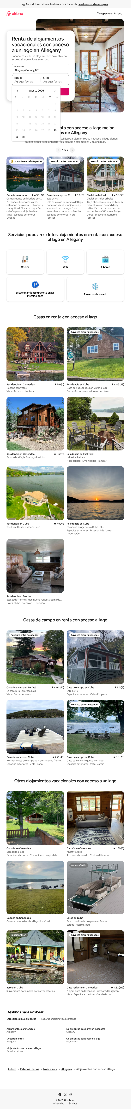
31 (23, 136)
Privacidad (58, 1103)
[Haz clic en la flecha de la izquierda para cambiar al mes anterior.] (17, 91)
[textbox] (26, 81)
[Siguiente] (72, 150)
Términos (72, 1103)
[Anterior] (58, 150)
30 (17, 136)
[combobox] (40, 70)
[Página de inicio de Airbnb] (14, 13)
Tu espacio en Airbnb (109, 13)
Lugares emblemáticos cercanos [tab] (58, 1018)
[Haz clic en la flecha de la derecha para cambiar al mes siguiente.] (55, 91)
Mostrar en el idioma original (93, 4)
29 (55, 130)
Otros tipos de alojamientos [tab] (21, 1018)
